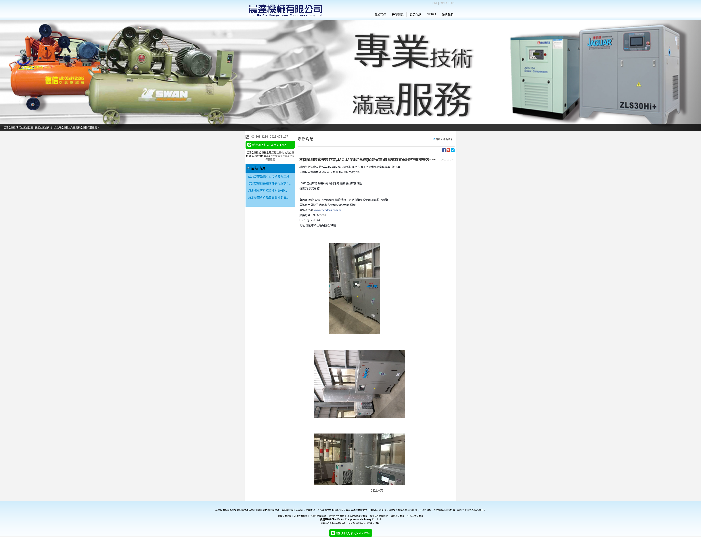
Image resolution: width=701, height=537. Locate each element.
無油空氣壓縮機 (318, 516)
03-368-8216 (259, 136)
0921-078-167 (279, 136)
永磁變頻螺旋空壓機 (357, 516)
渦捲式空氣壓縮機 (379, 516)
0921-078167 (374, 523)
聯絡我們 (447, 14)
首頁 (438, 139)
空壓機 (328, 519)
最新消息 (398, 14)
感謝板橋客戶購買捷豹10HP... (267, 190)
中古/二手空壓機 (415, 516)
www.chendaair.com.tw (327, 210)
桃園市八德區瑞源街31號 (333, 523)
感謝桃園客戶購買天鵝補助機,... (268, 197)
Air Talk (431, 13)
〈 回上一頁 (376, 490)
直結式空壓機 (397, 516)
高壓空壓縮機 (300, 516)
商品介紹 (415, 14)
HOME (434, 3)
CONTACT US (447, 3)
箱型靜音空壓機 (336, 516)
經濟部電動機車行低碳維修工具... (269, 176)
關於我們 (380, 14)
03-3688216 (359, 523)
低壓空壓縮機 (284, 516)
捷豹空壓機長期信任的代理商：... (269, 183)
